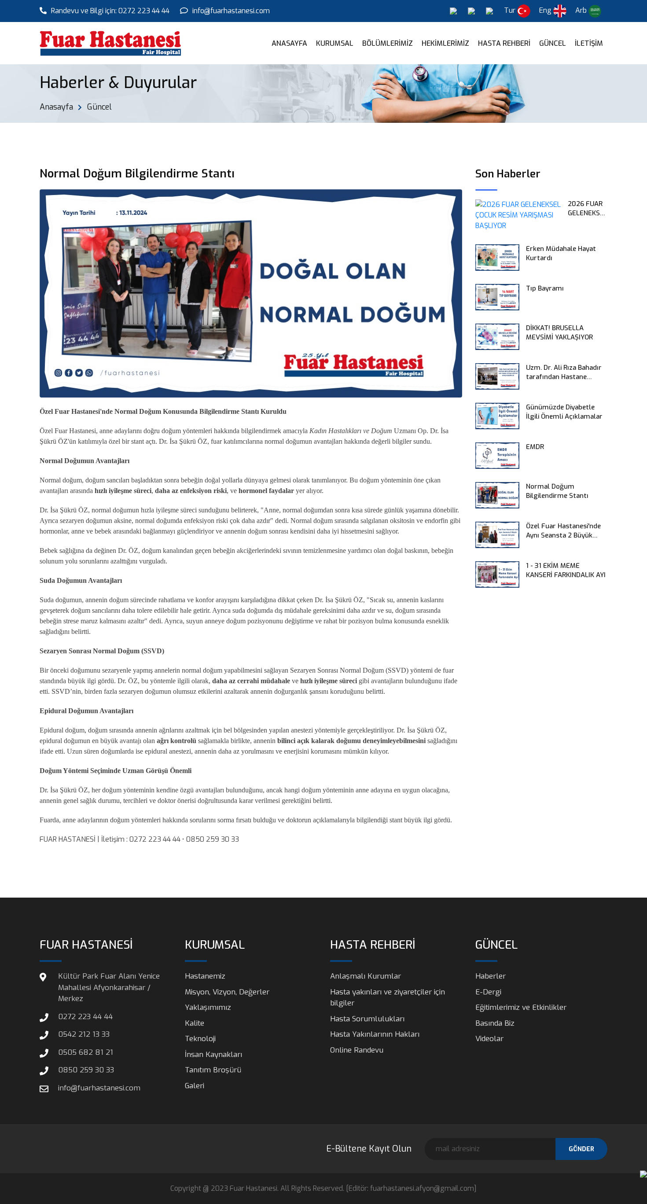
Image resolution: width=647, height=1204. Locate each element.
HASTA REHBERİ (504, 43)
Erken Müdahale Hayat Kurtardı (561, 253)
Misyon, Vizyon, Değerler (227, 992)
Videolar (489, 1039)
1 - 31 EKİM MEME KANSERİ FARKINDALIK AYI (566, 570)
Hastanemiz (205, 976)
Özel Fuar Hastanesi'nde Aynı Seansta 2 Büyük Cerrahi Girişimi (563, 531)
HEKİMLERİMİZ (445, 43)
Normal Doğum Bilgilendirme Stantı (557, 491)
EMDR (535, 446)
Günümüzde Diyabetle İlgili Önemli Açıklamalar (564, 412)
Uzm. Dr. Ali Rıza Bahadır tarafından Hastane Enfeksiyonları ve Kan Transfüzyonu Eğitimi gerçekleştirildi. (564, 372)
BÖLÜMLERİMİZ (387, 43)
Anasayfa (56, 107)
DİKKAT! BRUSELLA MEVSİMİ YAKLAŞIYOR (559, 333)
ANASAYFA (289, 43)
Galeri (194, 1086)
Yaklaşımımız (208, 1007)
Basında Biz (495, 1023)
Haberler (490, 976)
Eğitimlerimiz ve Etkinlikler (520, 1007)
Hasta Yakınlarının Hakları (374, 1034)
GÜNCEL (552, 43)
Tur (510, 10)
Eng (546, 10)
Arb (581, 10)
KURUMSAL (334, 43)
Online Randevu (356, 1050)
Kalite (194, 1023)
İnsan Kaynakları (213, 1054)
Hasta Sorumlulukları (367, 1019)
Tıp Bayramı (545, 288)
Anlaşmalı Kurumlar (365, 976)
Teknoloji (200, 1039)
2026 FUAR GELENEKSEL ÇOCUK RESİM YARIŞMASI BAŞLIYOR (587, 208)
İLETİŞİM (589, 43)
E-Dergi (488, 992)
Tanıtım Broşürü (213, 1070)
